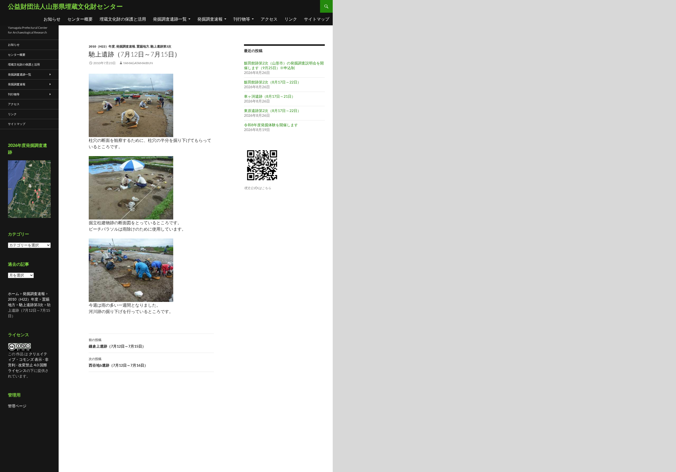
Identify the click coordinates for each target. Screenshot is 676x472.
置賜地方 (143, 46)
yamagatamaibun (138, 63)
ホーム (13, 293)
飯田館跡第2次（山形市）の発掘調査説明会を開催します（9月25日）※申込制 (284, 65)
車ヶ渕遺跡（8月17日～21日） (269, 96)
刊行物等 (241, 18)
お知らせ (52, 18)
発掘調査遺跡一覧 (170, 18)
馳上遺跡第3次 (161, 46)
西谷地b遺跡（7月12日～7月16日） (118, 362)
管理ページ (17, 406)
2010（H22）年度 (102, 46)
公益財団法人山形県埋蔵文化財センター (65, 6)
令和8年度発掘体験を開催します (271, 125)
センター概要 (80, 18)
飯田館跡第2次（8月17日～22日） (272, 82)
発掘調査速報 (210, 18)
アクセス (269, 18)
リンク (290, 18)
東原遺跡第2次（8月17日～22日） (272, 110)
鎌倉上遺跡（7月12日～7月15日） (117, 343)
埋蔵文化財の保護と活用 (123, 18)
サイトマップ (316, 18)
